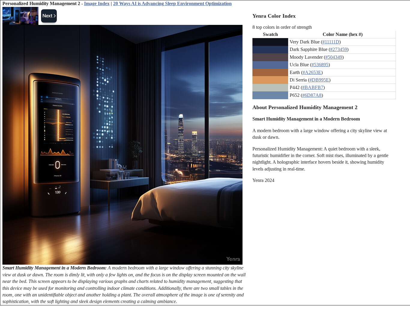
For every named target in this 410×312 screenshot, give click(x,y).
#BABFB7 (312, 87)
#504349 (333, 57)
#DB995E (319, 79)
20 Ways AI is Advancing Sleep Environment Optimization (172, 3)
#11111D (330, 41)
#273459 (338, 49)
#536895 (320, 64)
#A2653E (312, 72)
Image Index (97, 3)
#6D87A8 (311, 95)
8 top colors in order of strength (282, 27)
